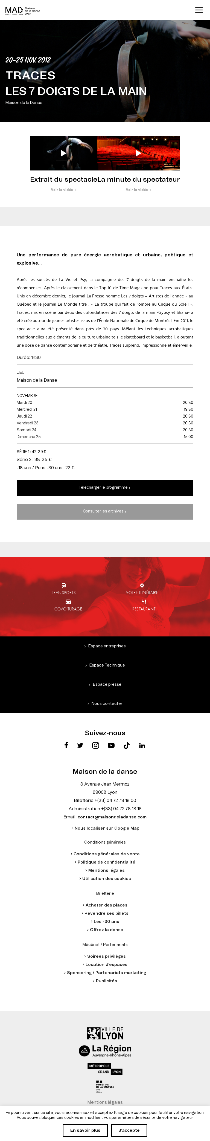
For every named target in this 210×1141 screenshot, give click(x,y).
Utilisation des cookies (106, 879)
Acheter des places (106, 905)
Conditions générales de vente (107, 854)
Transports (64, 592)
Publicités (106, 981)
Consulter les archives (103, 511)
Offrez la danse (106, 930)
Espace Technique (107, 665)
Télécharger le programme (103, 488)
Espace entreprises (107, 646)
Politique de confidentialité (106, 862)
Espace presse (107, 684)
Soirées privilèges (106, 956)
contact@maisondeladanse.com (112, 817)
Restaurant (144, 609)
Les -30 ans (106, 922)
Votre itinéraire (142, 592)
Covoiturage (68, 609)
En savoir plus (85, 1130)
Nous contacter (107, 704)
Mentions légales (106, 870)
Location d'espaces (106, 965)
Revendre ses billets (106, 913)
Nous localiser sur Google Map (107, 828)
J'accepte (129, 1130)
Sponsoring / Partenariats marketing (106, 973)
